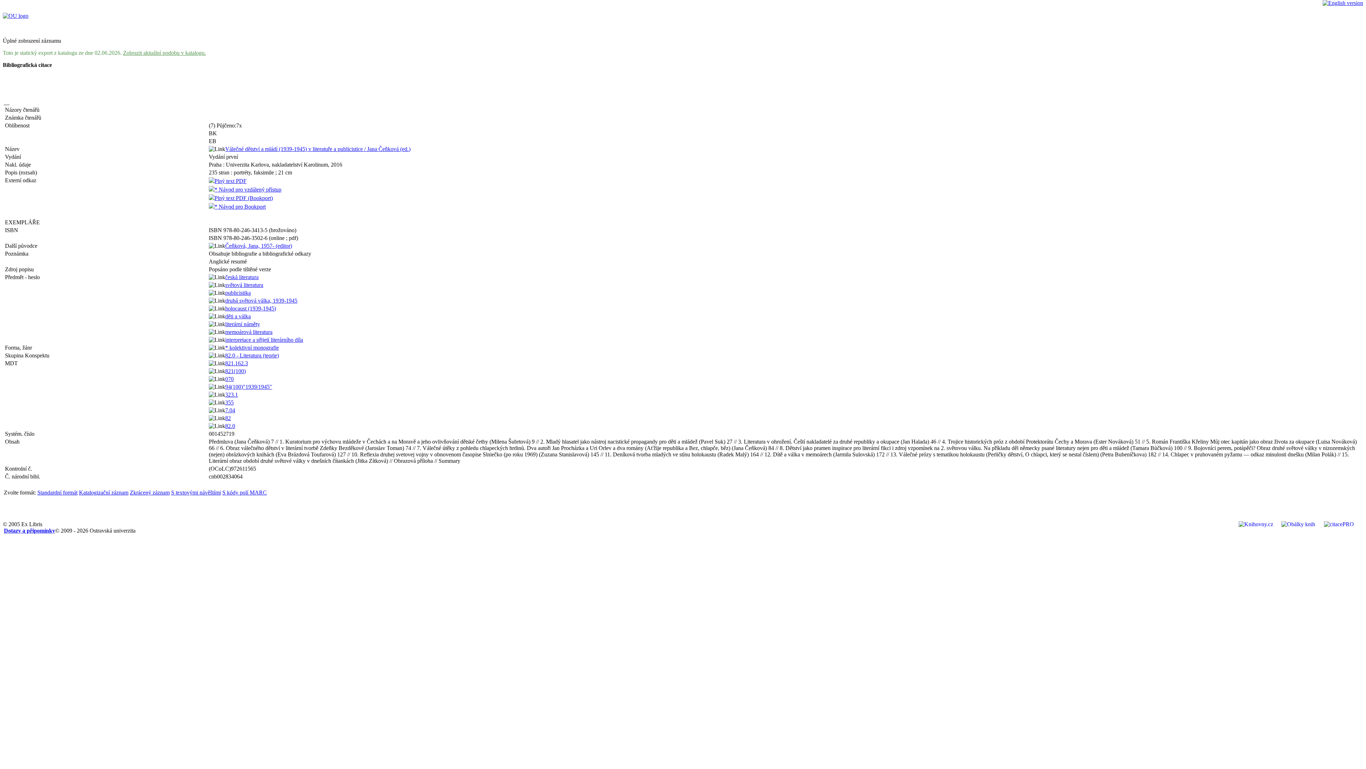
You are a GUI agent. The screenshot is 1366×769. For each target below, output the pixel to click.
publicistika (238, 293)
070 (229, 379)
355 (229, 402)
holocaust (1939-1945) (250, 308)
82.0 (230, 426)
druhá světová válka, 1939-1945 (261, 301)
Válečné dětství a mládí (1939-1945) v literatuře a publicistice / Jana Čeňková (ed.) (318, 149)
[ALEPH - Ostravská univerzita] (15, 16)
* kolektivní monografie (252, 348)
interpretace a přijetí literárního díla (264, 340)
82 (228, 418)
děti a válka (238, 316)
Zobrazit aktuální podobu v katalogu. (164, 53)
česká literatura (242, 277)
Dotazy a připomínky (29, 531)
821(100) (235, 371)
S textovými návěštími (196, 493)
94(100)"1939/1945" (248, 387)
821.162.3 (236, 363)
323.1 (231, 395)
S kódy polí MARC (244, 493)
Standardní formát (57, 493)
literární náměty (242, 324)
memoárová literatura (248, 332)
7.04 (230, 410)
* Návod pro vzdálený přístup (248, 190)
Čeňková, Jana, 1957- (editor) (258, 246)
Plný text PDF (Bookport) (244, 198)
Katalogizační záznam (103, 493)
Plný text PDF (231, 181)
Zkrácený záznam (150, 493)
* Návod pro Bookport (240, 207)
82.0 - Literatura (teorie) (252, 355)
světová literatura (244, 285)
